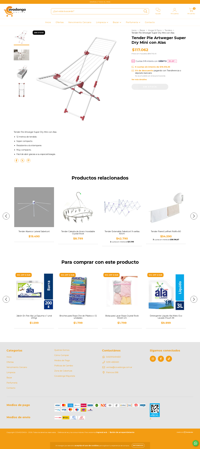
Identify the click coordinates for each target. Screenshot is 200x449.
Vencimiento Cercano (79, 22)
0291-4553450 (112, 362)
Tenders (168, 30)
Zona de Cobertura (63, 371)
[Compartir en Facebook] (16, 161)
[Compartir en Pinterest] (28, 161)
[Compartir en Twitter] (22, 161)
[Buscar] (145, 11)
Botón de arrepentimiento (122, 432)
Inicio (48, 22)
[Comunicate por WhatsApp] (196, 443)
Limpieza (101, 22)
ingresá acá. (101, 432)
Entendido (138, 445)
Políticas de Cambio (63, 365)
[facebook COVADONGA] (8, 2)
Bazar (116, 22)
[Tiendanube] (184, 433)
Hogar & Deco (155, 30)
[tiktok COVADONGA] (12, 2)
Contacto (150, 22)
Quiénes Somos (61, 350)
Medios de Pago (62, 360)
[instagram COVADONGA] (4, 2)
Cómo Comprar (61, 355)
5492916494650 (113, 357)
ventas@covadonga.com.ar (119, 367)
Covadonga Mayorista (64, 376)
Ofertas (60, 22)
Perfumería (132, 22)
